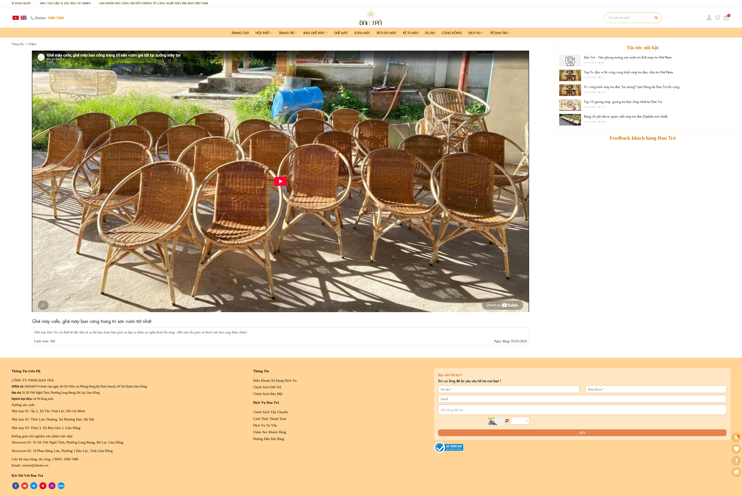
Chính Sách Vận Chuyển (270, 412)
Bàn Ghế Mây (314, 33)
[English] (23, 17)
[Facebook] (736, 461)
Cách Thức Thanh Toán (269, 419)
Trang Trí (287, 33)
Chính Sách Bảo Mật (268, 394)
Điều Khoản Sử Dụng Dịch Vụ (275, 380)
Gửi (582, 432)
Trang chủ (240, 33)
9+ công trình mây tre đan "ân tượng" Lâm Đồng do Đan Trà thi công (631, 86)
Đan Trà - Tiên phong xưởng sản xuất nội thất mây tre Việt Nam (628, 57)
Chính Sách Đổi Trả (267, 387)
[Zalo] (736, 472)
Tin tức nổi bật (643, 47)
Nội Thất (263, 33)
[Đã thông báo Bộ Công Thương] (448, 447)
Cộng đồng (452, 33)
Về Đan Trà (499, 33)
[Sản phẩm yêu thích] (717, 17)
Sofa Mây (362, 33)
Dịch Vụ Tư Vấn (265, 425)
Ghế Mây (341, 33)
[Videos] (371, 17)
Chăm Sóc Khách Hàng (269, 432)
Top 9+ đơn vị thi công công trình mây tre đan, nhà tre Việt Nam (628, 72)
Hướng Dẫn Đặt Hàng (268, 439)
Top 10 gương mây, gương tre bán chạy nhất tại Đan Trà (623, 101)
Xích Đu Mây (386, 33)
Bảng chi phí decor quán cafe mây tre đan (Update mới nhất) (625, 116)
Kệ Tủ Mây (410, 33)
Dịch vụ (475, 33)
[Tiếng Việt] (15, 17)
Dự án (430, 33)
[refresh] (506, 421)
